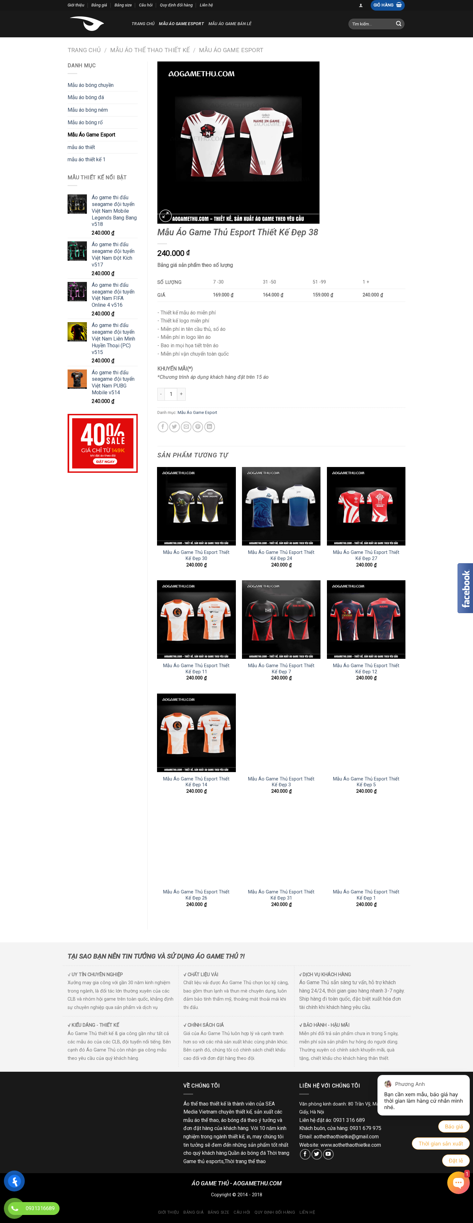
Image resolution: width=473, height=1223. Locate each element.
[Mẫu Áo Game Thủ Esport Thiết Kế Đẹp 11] (196, 619)
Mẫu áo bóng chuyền (91, 85)
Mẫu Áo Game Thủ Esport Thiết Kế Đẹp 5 (366, 782)
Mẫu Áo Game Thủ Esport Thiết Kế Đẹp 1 (366, 895)
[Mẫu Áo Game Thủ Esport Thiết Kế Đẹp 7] (281, 619)
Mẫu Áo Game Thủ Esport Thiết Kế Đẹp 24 (281, 555)
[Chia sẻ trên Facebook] (163, 427)
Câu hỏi (146, 5)
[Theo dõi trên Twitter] (316, 1154)
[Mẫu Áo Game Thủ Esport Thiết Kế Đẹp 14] (196, 733)
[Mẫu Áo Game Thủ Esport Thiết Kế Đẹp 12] (366, 619)
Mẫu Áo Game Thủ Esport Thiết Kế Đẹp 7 (281, 669)
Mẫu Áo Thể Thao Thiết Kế (150, 50)
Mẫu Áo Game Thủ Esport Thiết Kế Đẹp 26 (196, 895)
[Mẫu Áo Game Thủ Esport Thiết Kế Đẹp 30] (196, 506)
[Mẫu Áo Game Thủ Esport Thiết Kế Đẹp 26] (196, 846)
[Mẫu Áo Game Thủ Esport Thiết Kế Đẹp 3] (281, 733)
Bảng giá (99, 5)
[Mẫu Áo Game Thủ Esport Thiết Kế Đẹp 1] (366, 846)
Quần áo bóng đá (247, 1153)
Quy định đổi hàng (176, 5)
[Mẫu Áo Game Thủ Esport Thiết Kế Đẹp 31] (281, 846)
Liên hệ (206, 5)
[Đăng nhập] (361, 5)
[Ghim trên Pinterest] (197, 427)
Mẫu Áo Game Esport (181, 23)
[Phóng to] (165, 216)
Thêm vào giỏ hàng (222, 394)
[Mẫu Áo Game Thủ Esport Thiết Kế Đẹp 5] (366, 733)
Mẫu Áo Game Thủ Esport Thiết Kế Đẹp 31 (281, 895)
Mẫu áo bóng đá (86, 97)
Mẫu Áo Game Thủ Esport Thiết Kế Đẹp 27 (366, 555)
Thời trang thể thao (245, 1161)
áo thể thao (206, 1120)
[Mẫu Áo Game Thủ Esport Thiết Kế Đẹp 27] (366, 506)
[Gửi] (398, 23)
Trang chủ (143, 23)
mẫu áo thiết (81, 147)
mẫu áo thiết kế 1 (87, 159)
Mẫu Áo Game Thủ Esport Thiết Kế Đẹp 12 (366, 669)
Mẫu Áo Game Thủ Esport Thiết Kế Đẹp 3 (281, 782)
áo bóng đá (233, 1120)
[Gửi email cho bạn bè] (186, 427)
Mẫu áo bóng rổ (85, 122)
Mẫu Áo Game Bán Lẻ (230, 23)
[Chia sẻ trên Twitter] (174, 427)
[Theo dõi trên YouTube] (328, 1154)
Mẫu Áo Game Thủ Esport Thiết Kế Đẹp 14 (196, 782)
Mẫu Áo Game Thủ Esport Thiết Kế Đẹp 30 (196, 555)
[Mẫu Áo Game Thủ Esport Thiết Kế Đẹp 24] (281, 506)
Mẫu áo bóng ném (88, 110)
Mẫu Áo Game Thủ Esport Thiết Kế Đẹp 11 (196, 669)
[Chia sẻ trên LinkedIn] (209, 427)
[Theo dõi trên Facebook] (305, 1154)
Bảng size (123, 5)
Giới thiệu (76, 5)
